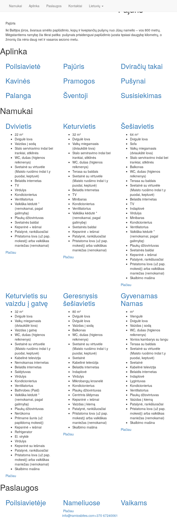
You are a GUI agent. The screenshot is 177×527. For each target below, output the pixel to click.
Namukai (15, 5)
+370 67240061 (106, 515)
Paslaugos (54, 5)
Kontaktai (75, 5)
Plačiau (11, 252)
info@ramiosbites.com (78, 515)
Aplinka (34, 5)
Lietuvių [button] (95, 5)
